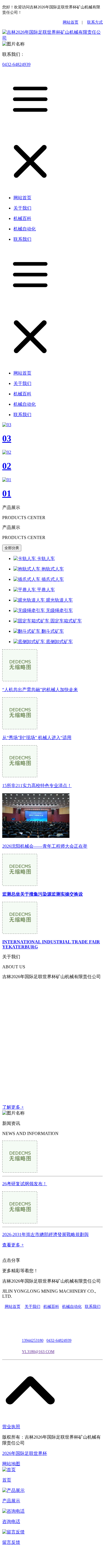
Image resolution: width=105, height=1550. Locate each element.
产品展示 (11, 1500)
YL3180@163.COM (38, 1352)
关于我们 (32, 1306)
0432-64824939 (16, 64)
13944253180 (32, 1340)
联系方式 (95, 22)
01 (6, 493)
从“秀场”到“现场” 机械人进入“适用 (36, 737)
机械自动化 (72, 1306)
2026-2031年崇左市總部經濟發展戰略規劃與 (45, 1234)
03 (6, 438)
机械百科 (51, 1306)
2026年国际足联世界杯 (24, 1453)
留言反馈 (11, 1542)
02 (6, 466)
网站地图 (11, 1463)
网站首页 (70, 22)
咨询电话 (11, 1521)
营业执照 (11, 1426)
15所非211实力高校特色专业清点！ (37, 785)
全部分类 (11, 548)
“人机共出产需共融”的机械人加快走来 (40, 689)
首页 (6, 1480)
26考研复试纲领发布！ (24, 1183)
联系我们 (93, 1306)
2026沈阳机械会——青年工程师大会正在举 (44, 846)
